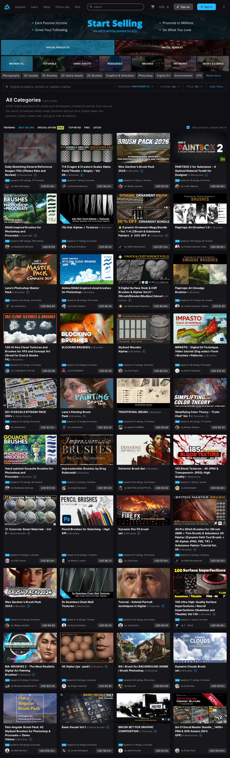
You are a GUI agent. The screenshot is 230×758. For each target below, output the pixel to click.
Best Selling (26, 127)
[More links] (224, 6)
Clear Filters (216, 86)
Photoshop (146, 75)
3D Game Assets (72, 75)
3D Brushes (49, 75)
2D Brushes (94, 75)
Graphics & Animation (120, 75)
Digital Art (163, 75)
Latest (97, 127)
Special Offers (50, 127)
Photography (11, 75)
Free (87, 127)
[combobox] (115, 7)
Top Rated (74, 127)
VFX (199, 75)
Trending (9, 127)
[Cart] (153, 6)
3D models (31, 75)
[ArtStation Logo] (7, 6)
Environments (183, 75)
